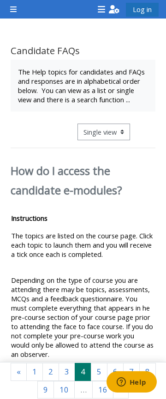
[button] (114, 9)
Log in (142, 9)
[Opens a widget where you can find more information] (131, 382)
